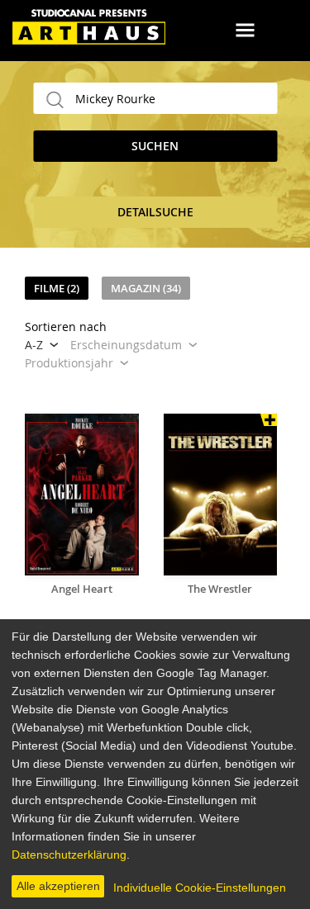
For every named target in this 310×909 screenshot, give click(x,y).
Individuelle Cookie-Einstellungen (199, 887)
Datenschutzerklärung (69, 854)
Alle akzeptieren (58, 885)
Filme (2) (56, 288)
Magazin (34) (146, 288)
